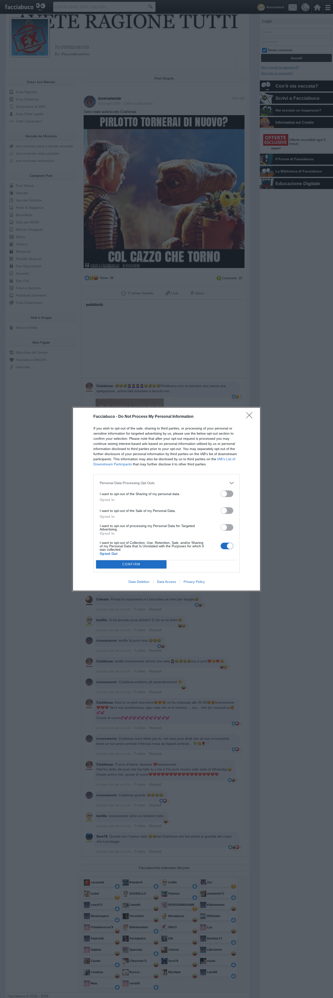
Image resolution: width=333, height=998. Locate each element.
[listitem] (166, 483)
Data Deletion (138, 582)
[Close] (250, 416)
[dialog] (166, 499)
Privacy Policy (194, 582)
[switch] (227, 493)
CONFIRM (131, 564)
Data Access (166, 582)
